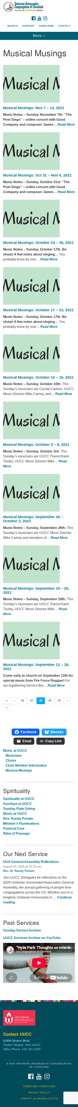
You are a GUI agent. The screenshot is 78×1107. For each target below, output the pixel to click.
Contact (64, 26)
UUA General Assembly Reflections (31, 862)
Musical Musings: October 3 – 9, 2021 (36, 445)
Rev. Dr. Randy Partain (19, 870)
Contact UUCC (17, 1034)
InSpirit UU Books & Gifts (39, 1098)
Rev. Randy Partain (18, 818)
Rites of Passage (16, 833)
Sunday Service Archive (22, 930)
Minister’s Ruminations (21, 823)
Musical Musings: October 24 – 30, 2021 (38, 243)
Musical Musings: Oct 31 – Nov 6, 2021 (37, 175)
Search (12, 26)
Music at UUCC (15, 750)
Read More (66, 124)
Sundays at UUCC (17, 803)
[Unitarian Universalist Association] (20, 1017)
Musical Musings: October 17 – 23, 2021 (38, 310)
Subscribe (46, 26)
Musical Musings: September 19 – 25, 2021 (36, 590)
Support (28, 26)
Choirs (11, 760)
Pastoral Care (14, 828)
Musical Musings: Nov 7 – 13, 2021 (33, 108)
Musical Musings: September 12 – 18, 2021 (36, 667)
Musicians (14, 755)
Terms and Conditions (39, 1086)
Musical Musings (19, 770)
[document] (39, 518)
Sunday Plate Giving (19, 808)
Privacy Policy (39, 1092)
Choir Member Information (26, 765)
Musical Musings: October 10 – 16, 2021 (38, 377)
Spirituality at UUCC (19, 798)
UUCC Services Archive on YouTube (32, 938)
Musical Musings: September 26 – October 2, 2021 (33, 519)
